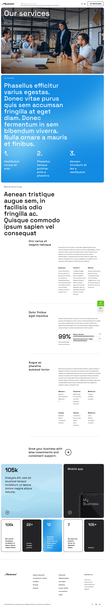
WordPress (47, 604)
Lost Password (63, 591)
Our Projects (62, 581)
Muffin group (20, 604)
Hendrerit (35, 588)
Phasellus (36, 581)
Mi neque (35, 585)
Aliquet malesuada (38, 575)
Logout (61, 595)
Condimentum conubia (40, 578)
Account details (63, 588)
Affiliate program (64, 578)
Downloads (62, 575)
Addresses (62, 585)
